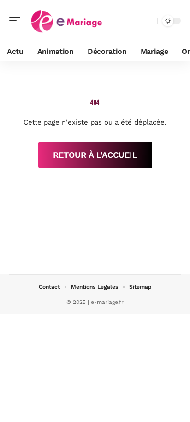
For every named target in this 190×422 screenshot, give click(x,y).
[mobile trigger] (17, 21)
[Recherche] (148, 21)
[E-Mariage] (66, 21)
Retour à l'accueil (95, 155)
